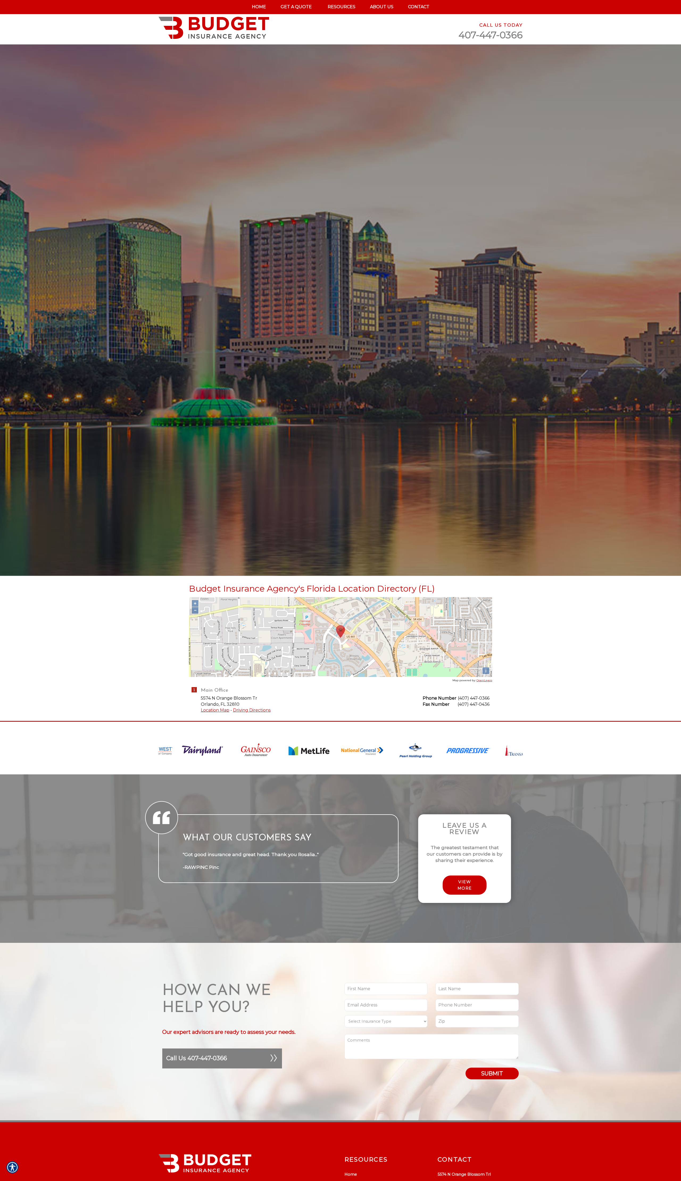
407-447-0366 (491, 35)
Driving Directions (252, 710)
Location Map (215, 710)
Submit (492, 1073)
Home (350, 1174)
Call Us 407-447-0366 (196, 1058)
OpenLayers (484, 680)
